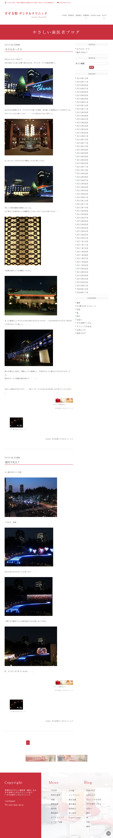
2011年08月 (82, 255)
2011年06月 (82, 262)
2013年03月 (82, 190)
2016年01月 (82, 102)
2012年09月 (82, 211)
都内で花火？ (12, 462)
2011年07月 (82, 258)
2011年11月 (82, 245)
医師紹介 (79, 15)
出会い (79, 319)
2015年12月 (82, 105)
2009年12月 (82, 289)
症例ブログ (81, 333)
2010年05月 (82, 272)
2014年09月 (82, 150)
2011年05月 (82, 265)
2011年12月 (82, 241)
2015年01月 (82, 136)
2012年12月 (82, 201)
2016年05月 (82, 95)
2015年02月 (82, 133)
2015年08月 (82, 116)
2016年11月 (82, 82)
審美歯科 (54, 813)
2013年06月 (82, 184)
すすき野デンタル (84, 323)
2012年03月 (82, 231)
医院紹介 (71, 15)
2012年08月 (82, 214)
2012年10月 (82, 207)
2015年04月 (82, 126)
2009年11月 (82, 292)
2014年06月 (82, 156)
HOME (64, 15)
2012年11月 (82, 204)
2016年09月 (82, 85)
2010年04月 (82, 275)
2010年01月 (82, 286)
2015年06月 (82, 122)
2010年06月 (82, 269)
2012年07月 (82, 218)
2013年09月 (82, 173)
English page (96, 15)
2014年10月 (82, 146)
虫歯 (53, 799)
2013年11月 (82, 167)
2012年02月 (82, 235)
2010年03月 (82, 279)
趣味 (78, 303)
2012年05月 (82, 224)
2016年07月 (82, 88)
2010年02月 (82, 282)
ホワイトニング (57, 817)
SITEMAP (11, 801)
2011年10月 (82, 248)
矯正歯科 (72, 804)
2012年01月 (82, 238)
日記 (78, 309)
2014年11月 (82, 143)
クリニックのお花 (84, 326)
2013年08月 (82, 177)
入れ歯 (71, 790)
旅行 (78, 316)
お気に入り (81, 330)
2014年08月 (82, 153)
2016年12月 (82, 78)
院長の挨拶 (55, 795)
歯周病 (54, 808)
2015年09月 (82, 112)
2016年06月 (82, 92)
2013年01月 (82, 197)
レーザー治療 (56, 822)
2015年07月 (82, 119)
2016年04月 (82, 99)
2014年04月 (82, 160)
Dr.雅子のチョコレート (86, 306)
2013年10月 (82, 170)
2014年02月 (82, 163)
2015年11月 (82, 109)
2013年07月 (82, 180)
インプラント (74, 795)
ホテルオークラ (13, 49)
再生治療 (72, 800)
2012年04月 (82, 228)
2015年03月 (82, 129)
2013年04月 (82, 187)
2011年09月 (82, 252)
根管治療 (54, 804)
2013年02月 (82, 194)
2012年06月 (82, 221)
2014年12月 (82, 139)
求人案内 (72, 813)
